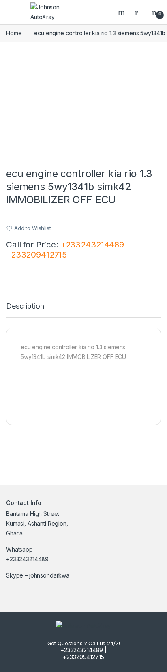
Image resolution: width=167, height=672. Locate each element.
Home (13, 33)
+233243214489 (92, 244)
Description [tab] (25, 306)
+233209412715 (36, 254)
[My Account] (139, 12)
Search (122, 12)
